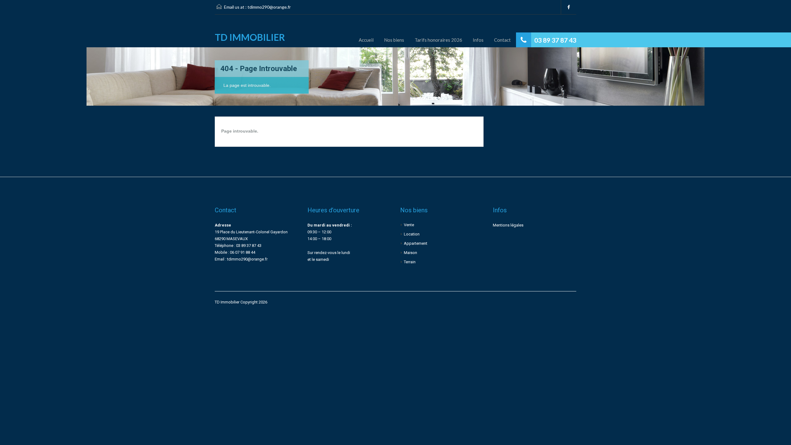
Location (412, 234)
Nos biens (394, 40)
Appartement (415, 243)
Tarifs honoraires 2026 (438, 40)
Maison (410, 252)
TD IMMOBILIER (250, 37)
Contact (502, 40)
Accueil (366, 40)
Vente (409, 224)
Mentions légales (508, 225)
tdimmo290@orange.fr (269, 7)
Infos (478, 40)
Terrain (410, 262)
